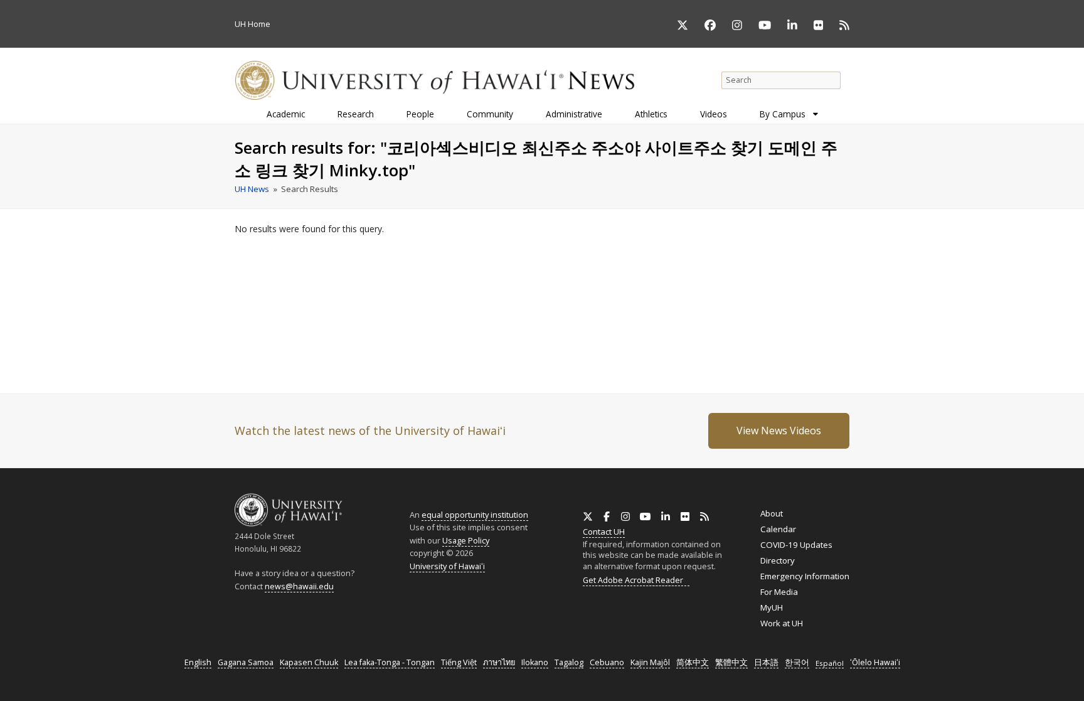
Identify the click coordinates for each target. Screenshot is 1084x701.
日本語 (766, 662)
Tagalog (569, 662)
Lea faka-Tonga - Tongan (389, 662)
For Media (779, 591)
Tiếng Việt (459, 662)
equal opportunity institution (475, 514)
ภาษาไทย (499, 662)
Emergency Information (804, 576)
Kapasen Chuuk (309, 662)
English (197, 662)
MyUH (771, 607)
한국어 (797, 662)
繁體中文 (731, 662)
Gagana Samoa (246, 662)
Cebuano (607, 662)
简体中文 (692, 662)
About (771, 513)
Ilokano (534, 662)
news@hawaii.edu (299, 586)
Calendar (778, 529)
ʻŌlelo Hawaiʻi (875, 662)
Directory (777, 560)
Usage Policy (465, 540)
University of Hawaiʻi (447, 566)
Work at (781, 623)
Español (830, 663)
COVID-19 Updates (796, 544)
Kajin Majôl (650, 662)
